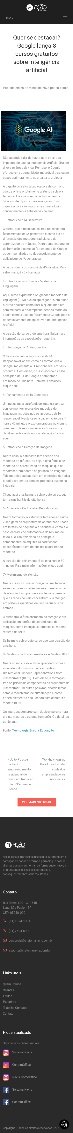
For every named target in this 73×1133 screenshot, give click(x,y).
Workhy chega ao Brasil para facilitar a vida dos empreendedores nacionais (52, 769)
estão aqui (10, 722)
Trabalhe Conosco (15, 1008)
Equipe (7, 996)
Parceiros (9, 1002)
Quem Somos (12, 984)
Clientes (8, 990)
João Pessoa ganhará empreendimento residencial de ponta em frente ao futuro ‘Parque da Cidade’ (20, 774)
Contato (8, 1013)
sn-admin (61, 88)
